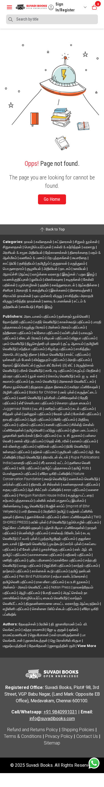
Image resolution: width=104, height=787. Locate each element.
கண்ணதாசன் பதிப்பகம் (81, 484)
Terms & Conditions (23, 736)
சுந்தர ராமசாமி (34, 630)
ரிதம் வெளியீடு (30, 457)
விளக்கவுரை (54, 279)
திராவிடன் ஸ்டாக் (56, 457)
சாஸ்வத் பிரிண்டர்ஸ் (66, 533)
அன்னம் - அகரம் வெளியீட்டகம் (26, 587)
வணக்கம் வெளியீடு (84, 479)
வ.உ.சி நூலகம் (78, 582)
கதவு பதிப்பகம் (14, 490)
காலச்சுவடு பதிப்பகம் (75, 322)
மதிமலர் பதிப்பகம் (78, 555)
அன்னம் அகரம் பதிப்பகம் (67, 327)
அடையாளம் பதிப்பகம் (40, 316)
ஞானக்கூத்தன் (37, 640)
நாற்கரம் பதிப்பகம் (16, 571)
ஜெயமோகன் (40, 635)
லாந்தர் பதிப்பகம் (86, 565)
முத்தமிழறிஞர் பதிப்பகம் (58, 539)
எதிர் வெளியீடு (46, 322)
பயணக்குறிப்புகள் (16, 279)
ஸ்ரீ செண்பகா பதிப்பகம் (37, 403)
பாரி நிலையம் (31, 511)
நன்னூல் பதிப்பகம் (38, 414)
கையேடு (27, 307)
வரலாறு (89, 247)
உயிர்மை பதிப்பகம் (47, 333)
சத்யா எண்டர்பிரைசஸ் (70, 576)
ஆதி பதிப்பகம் (40, 419)
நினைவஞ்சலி (80, 290)
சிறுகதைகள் (13, 247)
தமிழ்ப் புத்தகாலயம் (57, 468)
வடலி (38, 409)
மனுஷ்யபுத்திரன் (15, 646)
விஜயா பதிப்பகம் (84, 338)
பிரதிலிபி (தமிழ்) (55, 511)
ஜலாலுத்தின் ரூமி (62, 646)
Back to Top (55, 229)
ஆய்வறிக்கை (88, 285)
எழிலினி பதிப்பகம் (16, 609)
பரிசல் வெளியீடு (31, 371)
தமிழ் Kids (81, 468)
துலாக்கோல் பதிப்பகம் (43, 517)
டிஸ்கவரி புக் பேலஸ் (17, 360)
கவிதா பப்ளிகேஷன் (84, 387)
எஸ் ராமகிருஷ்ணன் (65, 635)
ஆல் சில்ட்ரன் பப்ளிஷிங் (44, 490)
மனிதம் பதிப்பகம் (58, 409)
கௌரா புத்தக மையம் (73, 403)
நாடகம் (66, 269)
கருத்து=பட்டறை (80, 495)
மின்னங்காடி (12, 506)
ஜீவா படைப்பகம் (84, 430)
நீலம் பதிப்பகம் (46, 435)
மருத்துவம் (78, 263)
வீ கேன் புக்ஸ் (29, 549)
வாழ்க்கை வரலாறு (46, 274)
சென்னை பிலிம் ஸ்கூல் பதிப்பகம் (56, 609)
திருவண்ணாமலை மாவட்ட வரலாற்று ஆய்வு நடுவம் (63, 603)
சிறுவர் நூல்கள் (86, 242)
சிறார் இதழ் (44, 307)
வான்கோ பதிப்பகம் (68, 560)
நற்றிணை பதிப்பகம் (17, 333)
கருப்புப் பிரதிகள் (87, 371)
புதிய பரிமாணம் (41, 560)
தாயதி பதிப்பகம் (15, 419)
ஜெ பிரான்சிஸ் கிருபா (66, 640)
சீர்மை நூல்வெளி (16, 387)
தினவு (20, 517)
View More (86, 646)
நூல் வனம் (38, 376)
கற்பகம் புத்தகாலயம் (18, 500)
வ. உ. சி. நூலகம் (71, 435)
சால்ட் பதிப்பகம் (78, 354)
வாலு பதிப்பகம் (30, 565)
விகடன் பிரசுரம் (30, 338)
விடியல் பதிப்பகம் (57, 338)
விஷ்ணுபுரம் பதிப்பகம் (50, 360)
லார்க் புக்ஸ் (74, 544)
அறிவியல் (51, 269)
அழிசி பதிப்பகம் (15, 392)
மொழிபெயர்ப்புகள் (38, 247)
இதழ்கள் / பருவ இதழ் (79, 274)
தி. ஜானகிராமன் (63, 624)
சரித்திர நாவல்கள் (28, 301)
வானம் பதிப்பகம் (84, 441)
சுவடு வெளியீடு (55, 479)
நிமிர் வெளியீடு (77, 446)
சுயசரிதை (80, 258)
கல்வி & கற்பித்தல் (68, 247)
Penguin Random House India (42, 495)
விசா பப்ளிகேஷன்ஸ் (77, 517)
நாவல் (29, 242)
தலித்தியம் (27, 263)
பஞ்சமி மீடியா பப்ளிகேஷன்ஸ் (65, 528)
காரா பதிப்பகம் (75, 490)
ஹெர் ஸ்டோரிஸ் (58, 441)
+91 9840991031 (60, 712)
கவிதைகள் (44, 242)
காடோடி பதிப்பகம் (59, 371)
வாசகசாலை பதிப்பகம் (46, 555)
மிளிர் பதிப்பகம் (64, 419)
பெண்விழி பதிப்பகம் (34, 533)
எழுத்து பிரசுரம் (35, 327)
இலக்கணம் (59, 290)
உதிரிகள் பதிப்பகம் (51, 446)
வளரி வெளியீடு (30, 398)
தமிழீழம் (44, 263)
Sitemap (52, 743)
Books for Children (43, 392)
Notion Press (61, 587)
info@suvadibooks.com (52, 718)
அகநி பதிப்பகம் (79, 360)
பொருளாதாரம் (14, 269)
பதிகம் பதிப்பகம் (31, 425)
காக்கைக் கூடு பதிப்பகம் (50, 571)
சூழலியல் (34, 269)
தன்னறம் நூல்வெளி (74, 316)
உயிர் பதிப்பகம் (29, 468)
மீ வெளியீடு (58, 522)
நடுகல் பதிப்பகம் (45, 452)
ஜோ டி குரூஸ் (57, 630)
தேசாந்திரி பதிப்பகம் (18, 322)
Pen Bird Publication (35, 576)
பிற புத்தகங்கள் (58, 258)
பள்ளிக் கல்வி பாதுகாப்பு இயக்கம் (60, 500)
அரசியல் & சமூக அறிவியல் (23, 252)
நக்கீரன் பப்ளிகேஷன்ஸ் (61, 398)
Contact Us (87, 736)
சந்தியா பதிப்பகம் (32, 349)
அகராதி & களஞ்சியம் (32, 290)
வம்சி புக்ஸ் (70, 333)
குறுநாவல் (60, 263)
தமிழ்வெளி (35, 430)
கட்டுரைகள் (64, 242)
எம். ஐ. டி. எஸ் (86, 376)
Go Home (52, 199)
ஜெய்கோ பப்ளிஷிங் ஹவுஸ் (22, 528)
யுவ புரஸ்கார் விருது (48, 296)
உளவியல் (80, 269)
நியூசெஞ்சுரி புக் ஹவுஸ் (44, 344)
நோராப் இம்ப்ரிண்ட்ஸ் (18, 365)
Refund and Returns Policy (32, 729)
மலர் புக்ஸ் (67, 392)
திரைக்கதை (79, 252)
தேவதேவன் (38, 646)
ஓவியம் (37, 279)
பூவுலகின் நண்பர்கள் (18, 435)
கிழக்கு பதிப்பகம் (60, 349)
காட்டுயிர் (10, 263)
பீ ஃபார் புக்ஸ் (29, 539)
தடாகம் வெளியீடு (44, 381)
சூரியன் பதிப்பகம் (73, 452)
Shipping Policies (78, 729)
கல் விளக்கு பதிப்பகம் (19, 446)
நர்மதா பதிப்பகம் (15, 376)
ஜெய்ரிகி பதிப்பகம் (58, 565)
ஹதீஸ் (45, 285)
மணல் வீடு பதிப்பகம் (29, 441)
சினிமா (8, 290)
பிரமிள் (44, 624)
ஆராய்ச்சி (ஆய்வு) (17, 274)
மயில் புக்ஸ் (39, 522)
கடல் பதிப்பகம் (83, 409)
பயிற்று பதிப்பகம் (57, 430)
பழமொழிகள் (28, 285)
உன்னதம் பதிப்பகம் (17, 452)
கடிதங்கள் (74, 279)
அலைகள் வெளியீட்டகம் (77, 381)
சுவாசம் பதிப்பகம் (16, 381)
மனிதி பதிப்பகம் (15, 560)
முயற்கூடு (56, 544)
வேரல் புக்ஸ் (63, 414)
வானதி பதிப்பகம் (26, 463)
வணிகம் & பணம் (32, 258)
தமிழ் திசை (29, 354)
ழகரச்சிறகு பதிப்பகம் (57, 549)
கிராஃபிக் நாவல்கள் (17, 296)
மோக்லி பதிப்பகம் (86, 414)
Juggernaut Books (17, 409)
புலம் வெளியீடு (14, 344)
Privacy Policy (59, 736)
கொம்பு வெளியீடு (61, 376)
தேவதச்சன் (28, 624)
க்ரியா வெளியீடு (52, 354)
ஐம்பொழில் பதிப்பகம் (84, 522)
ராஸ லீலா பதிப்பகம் (50, 582)
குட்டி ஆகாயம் (74, 344)
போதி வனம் (52, 593)
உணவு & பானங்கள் (58, 301)
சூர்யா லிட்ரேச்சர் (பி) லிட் (55, 365)
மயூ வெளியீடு (34, 506)
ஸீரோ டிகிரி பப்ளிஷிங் (56, 474)
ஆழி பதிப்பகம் (30, 593)
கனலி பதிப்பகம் (57, 425)
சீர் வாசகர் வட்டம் (54, 463)
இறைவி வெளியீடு (33, 544)
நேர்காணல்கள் (56, 252)
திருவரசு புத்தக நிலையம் (49, 387)
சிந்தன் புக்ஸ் (12, 414)
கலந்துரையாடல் (64, 285)
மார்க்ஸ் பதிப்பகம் (16, 484)
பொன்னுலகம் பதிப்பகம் (20, 474)
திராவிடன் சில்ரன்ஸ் (46, 484)
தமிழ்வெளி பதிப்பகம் (18, 582)
